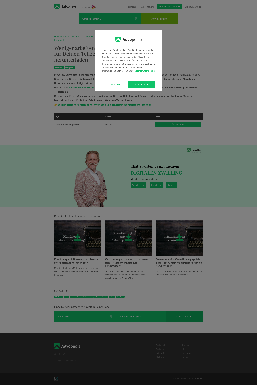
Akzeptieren (142, 84)
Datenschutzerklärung (145, 70)
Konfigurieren (115, 84)
